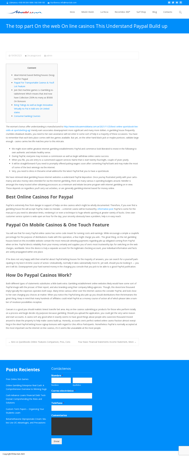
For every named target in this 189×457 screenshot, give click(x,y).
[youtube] (176, 3)
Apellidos (77, 385)
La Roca (104, 12)
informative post (105, 208)
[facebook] (169, 3)
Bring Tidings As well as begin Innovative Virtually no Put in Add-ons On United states (33, 109)
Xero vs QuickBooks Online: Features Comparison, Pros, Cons (39, 341)
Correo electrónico (63, 390)
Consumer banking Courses (27, 116)
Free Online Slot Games (17, 379)
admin (49, 55)
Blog (154, 12)
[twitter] (173, 3)
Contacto (167, 12)
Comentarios (59, 415)
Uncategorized (34, 55)
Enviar (57, 441)
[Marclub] (22, 11)
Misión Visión (87, 12)
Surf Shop (141, 12)
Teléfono (57, 403)
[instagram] (180, 3)
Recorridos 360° (122, 12)
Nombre (57, 375)
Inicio (72, 12)
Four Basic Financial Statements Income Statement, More (107, 341)
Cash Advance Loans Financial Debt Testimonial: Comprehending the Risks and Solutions (26, 399)
